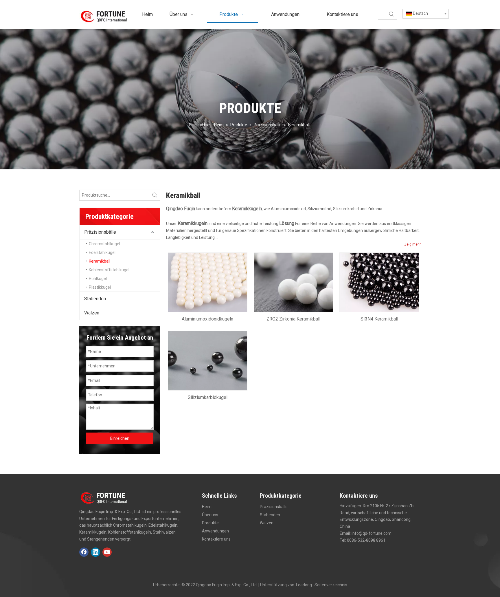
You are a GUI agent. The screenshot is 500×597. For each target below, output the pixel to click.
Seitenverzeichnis (331, 585)
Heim (207, 506)
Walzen (91, 313)
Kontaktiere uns (216, 539)
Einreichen (119, 438)
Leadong (304, 585)
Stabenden (95, 298)
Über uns (210, 514)
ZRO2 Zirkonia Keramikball (293, 319)
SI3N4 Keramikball (379, 319)
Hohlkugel (98, 278)
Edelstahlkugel (102, 252)
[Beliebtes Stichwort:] (391, 14)
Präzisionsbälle (100, 232)
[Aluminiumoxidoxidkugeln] (207, 282)
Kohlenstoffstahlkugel (109, 270)
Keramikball (99, 261)
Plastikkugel (100, 287)
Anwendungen (215, 531)
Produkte (210, 523)
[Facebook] (84, 552)
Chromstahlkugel (104, 243)
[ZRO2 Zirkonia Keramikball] (293, 282)
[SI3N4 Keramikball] (379, 282)
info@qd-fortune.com (371, 533)
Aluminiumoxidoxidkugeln (207, 319)
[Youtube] (107, 552)
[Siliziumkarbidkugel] (207, 360)
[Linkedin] (95, 552)
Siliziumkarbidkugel (207, 397)
